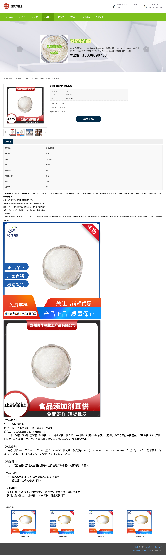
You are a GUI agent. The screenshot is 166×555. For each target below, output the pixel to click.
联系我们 (73, 17)
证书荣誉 (60, 17)
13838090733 (153, 4)
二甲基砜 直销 (23, 536)
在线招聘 (99, 17)
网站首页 (19, 78)
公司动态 (35, 17)
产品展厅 (47, 17)
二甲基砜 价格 (62, 536)
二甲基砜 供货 (139, 536)
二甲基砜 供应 (100, 536)
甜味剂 (35, 78)
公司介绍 (22, 17)
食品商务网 (149, 547)
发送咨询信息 (88, 119)
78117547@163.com (155, 7)
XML (136, 547)
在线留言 (86, 17)
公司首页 (9, 17)
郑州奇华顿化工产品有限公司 (141, 551)
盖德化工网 (158, 547)
